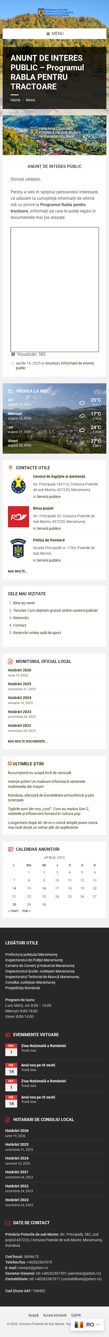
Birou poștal (43, 508)
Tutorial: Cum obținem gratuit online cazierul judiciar (55, 610)
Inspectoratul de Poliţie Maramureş (34, 960)
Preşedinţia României (22, 988)
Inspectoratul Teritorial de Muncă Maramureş (42, 977)
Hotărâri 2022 (19, 725)
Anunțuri (52, 363)
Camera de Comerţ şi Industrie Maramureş (40, 965)
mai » (26, 911)
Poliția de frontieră (49, 540)
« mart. (14, 911)
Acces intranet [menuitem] (55, 1315)
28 (14, 904)
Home (15, 100)
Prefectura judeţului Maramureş (31, 954)
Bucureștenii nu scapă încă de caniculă (39, 773)
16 (44, 888)
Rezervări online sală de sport (37, 633)
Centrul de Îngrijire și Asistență (59, 476)
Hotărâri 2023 (19, 712)
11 (70, 880)
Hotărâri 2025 (19, 684)
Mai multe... (18, 571)
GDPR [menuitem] (76, 1315)
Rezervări (21, 618)
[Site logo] (54, 17)
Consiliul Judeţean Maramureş (30, 982)
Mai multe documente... (27, 741)
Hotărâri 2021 (17, 1172)
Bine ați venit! (24, 603)
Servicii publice (49, 496)
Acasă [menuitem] (33, 1315)
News (30, 100)
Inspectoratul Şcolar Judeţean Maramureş (40, 971)
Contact (19, 625)
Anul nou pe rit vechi (38, 1065)
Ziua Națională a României (43, 1046)
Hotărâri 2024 (19, 698)
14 (14, 888)
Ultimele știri (28, 763)
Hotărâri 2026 (19, 670)
